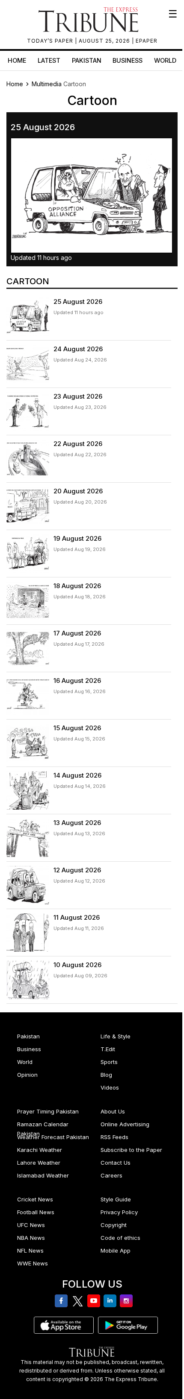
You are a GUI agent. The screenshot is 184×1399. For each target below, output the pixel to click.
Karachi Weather (39, 1149)
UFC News (31, 1224)
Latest (49, 60)
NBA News (31, 1237)
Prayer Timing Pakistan (48, 1111)
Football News (35, 1212)
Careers (111, 1175)
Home (17, 60)
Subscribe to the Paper (131, 1149)
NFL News (30, 1250)
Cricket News (35, 1199)
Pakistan (86, 60)
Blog (106, 1074)
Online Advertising (125, 1124)
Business (127, 60)
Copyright (114, 1224)
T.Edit (108, 1049)
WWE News (32, 1263)
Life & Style (116, 1036)
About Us (113, 1111)
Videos (110, 1087)
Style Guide (116, 1199)
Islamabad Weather (43, 1175)
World (165, 60)
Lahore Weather (38, 1162)
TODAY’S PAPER (51, 41)
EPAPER (146, 41)
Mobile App (116, 1250)
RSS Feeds (114, 1137)
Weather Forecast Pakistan (53, 1137)
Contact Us (116, 1162)
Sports (109, 1061)
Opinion (27, 1074)
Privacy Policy (119, 1212)
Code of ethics (120, 1237)
